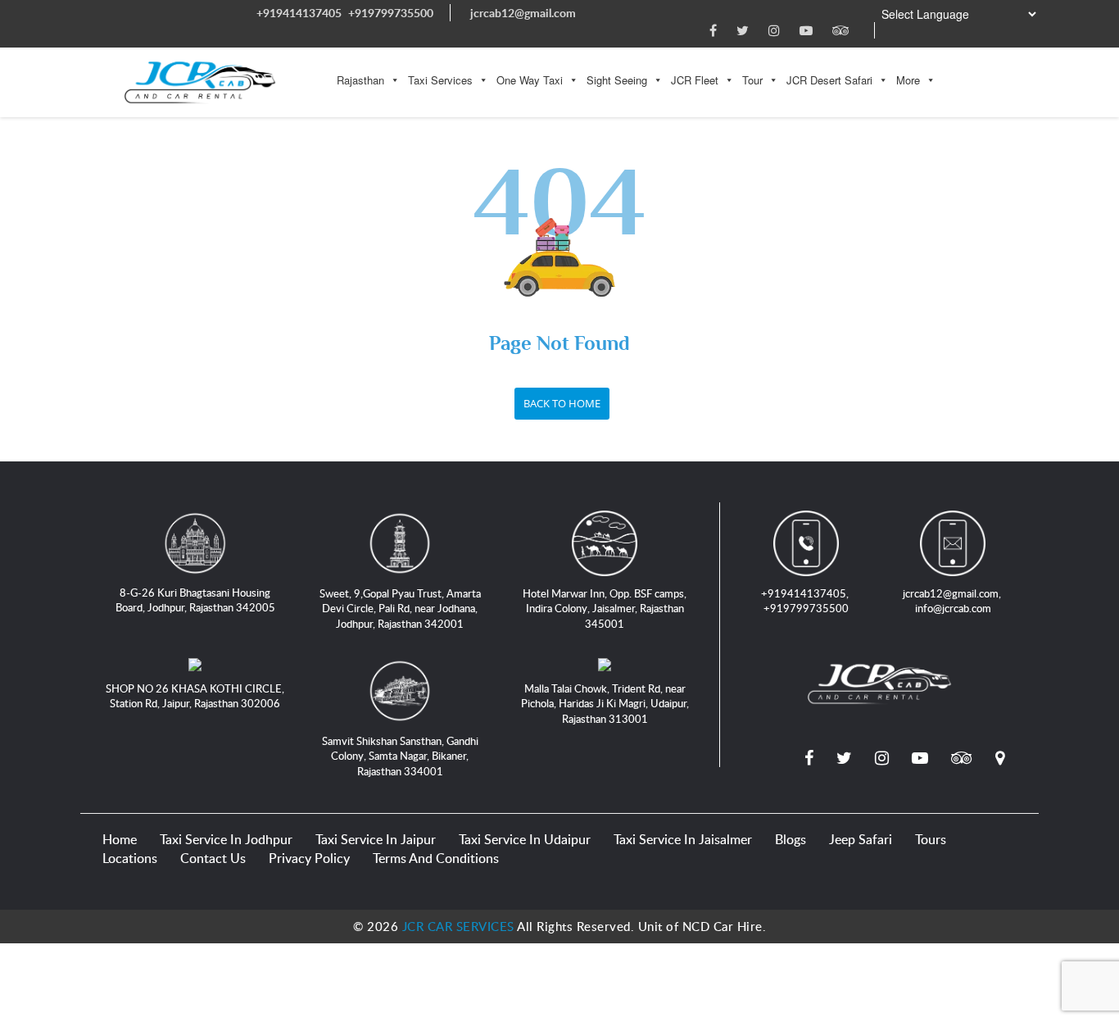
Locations (129, 858)
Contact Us (213, 858)
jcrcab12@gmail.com (523, 12)
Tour (752, 80)
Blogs (790, 839)
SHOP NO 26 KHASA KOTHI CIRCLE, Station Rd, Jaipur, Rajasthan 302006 (195, 696)
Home (119, 839)
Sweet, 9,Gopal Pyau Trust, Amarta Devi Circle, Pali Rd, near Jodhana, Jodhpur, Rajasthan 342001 (400, 608)
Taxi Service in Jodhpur (226, 839)
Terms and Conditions (436, 858)
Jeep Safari (860, 839)
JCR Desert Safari (829, 80)
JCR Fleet (694, 80)
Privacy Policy (309, 858)
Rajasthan (360, 80)
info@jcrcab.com (953, 608)
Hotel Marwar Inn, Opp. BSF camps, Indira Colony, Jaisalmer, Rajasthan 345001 (604, 608)
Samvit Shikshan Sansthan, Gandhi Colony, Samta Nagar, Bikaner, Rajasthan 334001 (400, 756)
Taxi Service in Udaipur (525, 839)
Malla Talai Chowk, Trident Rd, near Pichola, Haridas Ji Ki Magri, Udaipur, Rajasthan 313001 (605, 703)
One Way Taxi (529, 80)
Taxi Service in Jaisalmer (683, 839)
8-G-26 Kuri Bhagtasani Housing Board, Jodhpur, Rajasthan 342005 (195, 600)
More (908, 80)
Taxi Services (440, 80)
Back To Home (561, 403)
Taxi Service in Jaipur (375, 839)
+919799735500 (390, 12)
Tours (930, 839)
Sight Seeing (617, 80)
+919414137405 (299, 12)
